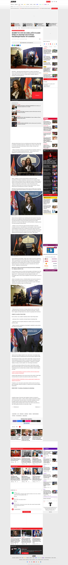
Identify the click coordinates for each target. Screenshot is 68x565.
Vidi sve (50, 194)
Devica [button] (54, 500)
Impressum (27, 559)
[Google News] (56, 44)
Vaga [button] (56, 500)
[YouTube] (50, 44)
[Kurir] (13, 1)
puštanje (13, 415)
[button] (40, 39)
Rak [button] (50, 500)
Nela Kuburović (19, 415)
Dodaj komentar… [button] (18, 509)
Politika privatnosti (40, 559)
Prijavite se (25, 553)
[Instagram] (46, 44)
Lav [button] (52, 500)
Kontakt (24, 559)
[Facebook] (44, 44)
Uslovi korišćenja (46, 559)
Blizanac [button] (48, 500)
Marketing (20, 559)
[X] (48, 44)
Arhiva (36, 559)
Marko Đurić (25, 415)
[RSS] (54, 44)
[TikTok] (52, 44)
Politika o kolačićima (32, 559)
